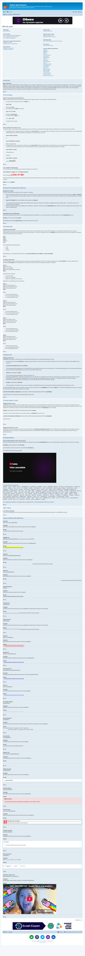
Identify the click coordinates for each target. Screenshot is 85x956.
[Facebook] (37, 937)
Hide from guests (46, 70)
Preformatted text (46, 65)
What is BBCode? (6, 31)
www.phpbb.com (53, 378)
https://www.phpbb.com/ (29, 375)
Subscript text (46, 56)
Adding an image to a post (48, 35)
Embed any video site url (48, 75)
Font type (45, 49)
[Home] (6, 6)
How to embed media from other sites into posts (52, 41)
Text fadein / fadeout (47, 64)
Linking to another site (47, 31)
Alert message (46, 71)
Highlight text (45, 51)
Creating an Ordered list (8, 49)
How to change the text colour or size (10, 36)
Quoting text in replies (7, 42)
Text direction (46, 66)
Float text (45, 53)
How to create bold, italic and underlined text (12, 35)
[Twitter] (42, 937)
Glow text (45, 58)
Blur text (45, 62)
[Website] (31, 937)
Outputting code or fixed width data (10, 43)
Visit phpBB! (26, 368)
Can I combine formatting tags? (9, 38)
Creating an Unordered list (8, 48)
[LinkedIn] (53, 937)
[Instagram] (48, 937)
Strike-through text (47, 55)
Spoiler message (46, 69)
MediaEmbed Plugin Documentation (46, 502)
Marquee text (46, 67)
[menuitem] (4, 12)
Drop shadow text (46, 61)
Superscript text (46, 57)
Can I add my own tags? (48, 45)
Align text (45, 52)
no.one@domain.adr (18, 385)
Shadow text (45, 60)
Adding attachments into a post (49, 36)
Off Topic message (47, 73)
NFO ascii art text (46, 74)
